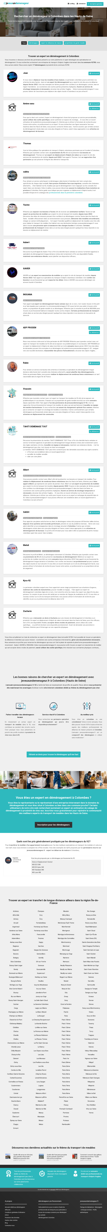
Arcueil (16, 923)
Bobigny (16, 958)
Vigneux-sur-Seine (91, 1058)
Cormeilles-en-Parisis (16, 1082)
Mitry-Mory (66, 915)
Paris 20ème (66, 1062)
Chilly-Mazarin (16, 1051)
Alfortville (16, 915)
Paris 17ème (66, 1047)
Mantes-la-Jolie (41, 1105)
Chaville (15, 1035)
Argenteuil (15, 927)
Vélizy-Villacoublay (91, 1051)
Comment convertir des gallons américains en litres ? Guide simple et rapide (90, 1156)
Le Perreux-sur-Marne (41, 1031)
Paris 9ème (66, 1093)
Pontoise (66, 1113)
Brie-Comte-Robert (16, 989)
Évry (41, 919)
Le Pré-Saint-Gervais (41, 1043)
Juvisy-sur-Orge (41, 996)
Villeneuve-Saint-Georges (91, 1078)
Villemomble (91, 1066)
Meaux (41, 1120)
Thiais (91, 1027)
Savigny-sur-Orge (91, 992)
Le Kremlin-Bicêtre (41, 1023)
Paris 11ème (66, 1023)
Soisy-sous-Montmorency (91, 1008)
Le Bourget (41, 1016)
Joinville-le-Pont (41, 992)
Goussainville (41, 969)
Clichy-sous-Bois (16, 1066)
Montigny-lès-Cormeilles (66, 938)
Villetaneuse (91, 1089)
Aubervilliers (16, 938)
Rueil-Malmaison (91, 927)
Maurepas (41, 1116)
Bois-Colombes (16, 961)
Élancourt (16, 1116)
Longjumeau (41, 1089)
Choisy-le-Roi (15, 1054)
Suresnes (91, 1020)
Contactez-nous (10, 1225)
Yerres (91, 1113)
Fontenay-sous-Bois (41, 930)
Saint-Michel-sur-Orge (91, 965)
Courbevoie (16, 1089)
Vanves (91, 1047)
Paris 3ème (66, 1070)
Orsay (66, 996)
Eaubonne (16, 1113)
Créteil (16, 1093)
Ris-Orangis (91, 911)
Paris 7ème (66, 1085)
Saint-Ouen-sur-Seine (91, 973)
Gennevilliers (41, 954)
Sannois (91, 977)
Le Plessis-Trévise (41, 1039)
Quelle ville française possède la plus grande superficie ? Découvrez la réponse (57, 1156)
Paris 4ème (66, 1074)
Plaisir (66, 1101)
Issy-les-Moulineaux (41, 985)
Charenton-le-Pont (16, 1020)
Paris (66, 1016)
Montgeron (66, 930)
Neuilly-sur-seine (66, 973)
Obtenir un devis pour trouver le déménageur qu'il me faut (53, 754)
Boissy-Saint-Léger (16, 965)
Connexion (82, 3)
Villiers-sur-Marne (91, 1097)
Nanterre (66, 958)
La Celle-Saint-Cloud (41, 1000)
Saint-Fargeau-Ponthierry (91, 946)
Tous (24, 43)
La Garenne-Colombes (41, 1004)
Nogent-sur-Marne (66, 977)
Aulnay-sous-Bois (16, 942)
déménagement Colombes (46, 1217)
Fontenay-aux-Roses (41, 927)
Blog (6, 1223)
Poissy (66, 1105)
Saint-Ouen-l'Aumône (91, 969)
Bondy (16, 969)
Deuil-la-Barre (15, 1101)
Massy (41, 1113)
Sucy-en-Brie (91, 1016)
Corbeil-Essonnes (16, 1078)
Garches (41, 946)
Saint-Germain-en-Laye (91, 950)
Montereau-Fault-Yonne (66, 923)
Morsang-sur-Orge (66, 954)
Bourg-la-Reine (16, 981)
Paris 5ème (66, 1078)
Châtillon (16, 1027)
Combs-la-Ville (16, 1070)
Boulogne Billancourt (16, 977)
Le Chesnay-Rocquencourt (41, 1020)
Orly (66, 992)
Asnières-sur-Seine (15, 930)
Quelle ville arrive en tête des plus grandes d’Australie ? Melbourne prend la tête (23, 1156)
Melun (41, 1124)
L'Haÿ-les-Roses (41, 1074)
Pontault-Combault (66, 1109)
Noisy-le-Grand (66, 985)
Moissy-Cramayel (66, 919)
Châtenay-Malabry (16, 1023)
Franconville (41, 934)
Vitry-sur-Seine (91, 1109)
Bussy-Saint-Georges (16, 1000)
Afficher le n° (95, 108)
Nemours (66, 961)
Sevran (91, 1000)
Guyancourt (41, 973)
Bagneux (16, 946)
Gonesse (41, 965)
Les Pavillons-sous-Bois (41, 1062)
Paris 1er (66, 1058)
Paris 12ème (66, 1027)
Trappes (91, 1035)
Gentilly (41, 958)
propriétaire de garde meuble (75, 43)
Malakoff (41, 1101)
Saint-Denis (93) (91, 938)
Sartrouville (91, 985)
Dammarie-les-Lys (16, 1097)
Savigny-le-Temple (91, 989)
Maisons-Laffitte (41, 1097)
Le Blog (72, 3)
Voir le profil (95, 73)
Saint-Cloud (91, 930)
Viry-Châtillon (91, 1105)
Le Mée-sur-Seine (41, 1027)
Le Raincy (41, 1047)
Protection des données (12, 1217)
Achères (16, 911)
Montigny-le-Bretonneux (66, 934)
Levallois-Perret (41, 1070)
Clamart (16, 1058)
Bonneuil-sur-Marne (16, 973)
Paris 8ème (66, 1089)
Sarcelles (91, 981)
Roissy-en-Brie (91, 915)
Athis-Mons (16, 934)
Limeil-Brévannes (41, 1078)
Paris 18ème (66, 1051)
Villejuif (91, 1062)
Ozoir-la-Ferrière (66, 1004)
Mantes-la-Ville (41, 1109)
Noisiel (66, 981)
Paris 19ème (66, 1054)
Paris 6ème (66, 1082)
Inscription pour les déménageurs (53, 824)
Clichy (16, 1062)
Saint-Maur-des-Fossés (91, 961)
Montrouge (66, 950)
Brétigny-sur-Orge (16, 985)
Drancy (16, 1105)
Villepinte (91, 1085)
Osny (66, 1000)
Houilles (41, 981)
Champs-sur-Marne (15, 1016)
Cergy (16, 1008)
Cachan (15, 1004)
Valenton (91, 1043)
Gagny (41, 942)
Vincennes (91, 1101)
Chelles (15, 1039)
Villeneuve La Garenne (91, 1070)
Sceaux (91, 996)
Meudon (66, 911)
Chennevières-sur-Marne (16, 1043)
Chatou (15, 1031)
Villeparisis (91, 1082)
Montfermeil (66, 927)
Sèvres (91, 1004)
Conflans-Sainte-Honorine (16, 1074)
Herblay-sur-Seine (41, 977)
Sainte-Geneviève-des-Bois (91, 942)
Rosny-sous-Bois (91, 923)
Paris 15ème (66, 1039)
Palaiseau (66, 1008)
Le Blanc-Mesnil (41, 1012)
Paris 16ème (66, 1043)
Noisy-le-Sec (66, 989)
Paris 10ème (66, 1020)
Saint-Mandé (91, 958)
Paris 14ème (66, 1035)
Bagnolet (16, 950)
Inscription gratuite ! (95, 4)
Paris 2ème (66, 1066)
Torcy (91, 1031)
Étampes (41, 911)
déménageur (33, 43)
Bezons (15, 954)
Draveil (16, 1109)
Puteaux (66, 1120)
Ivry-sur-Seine (41, 989)
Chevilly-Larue (16, 1047)
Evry (41, 915)
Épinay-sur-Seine (16, 1120)
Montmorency (66, 942)
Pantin (66, 1012)
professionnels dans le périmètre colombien (66, 193)
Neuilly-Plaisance (66, 965)
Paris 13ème (66, 1031)
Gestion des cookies (11, 1220)
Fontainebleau (41, 923)
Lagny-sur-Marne (41, 1008)
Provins (66, 1116)
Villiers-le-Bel (91, 1093)
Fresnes (41, 938)
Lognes (41, 1085)
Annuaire (7, 1207)
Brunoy (16, 992)
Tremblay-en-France (91, 1039)
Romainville (91, 919)
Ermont (15, 1128)
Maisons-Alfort (41, 1093)
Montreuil (66, 946)
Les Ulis (41, 1066)
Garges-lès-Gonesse (41, 950)
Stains (91, 1012)
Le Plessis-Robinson (41, 1035)
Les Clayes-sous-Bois (41, 1051)
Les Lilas (41, 1054)
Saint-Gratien (91, 954)
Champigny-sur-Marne (15, 1012)
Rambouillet (66, 1124)
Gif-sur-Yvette (41, 961)
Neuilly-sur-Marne (66, 969)
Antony (15, 919)
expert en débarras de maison (51, 43)
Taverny (91, 1023)
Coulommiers (15, 1085)
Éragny (16, 1124)
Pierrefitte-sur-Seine (66, 1097)
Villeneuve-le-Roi (91, 1074)
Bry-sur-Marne (16, 996)
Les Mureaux (41, 1058)
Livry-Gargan (41, 1082)
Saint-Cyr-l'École (91, 934)
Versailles (91, 1054)
